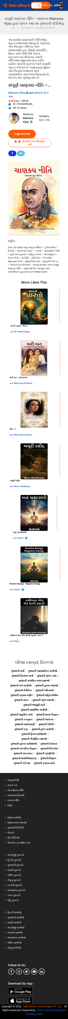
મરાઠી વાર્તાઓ (14, 922)
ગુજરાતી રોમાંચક (48, 743)
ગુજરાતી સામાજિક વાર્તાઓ (34, 709)
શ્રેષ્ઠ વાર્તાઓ (14, 817)
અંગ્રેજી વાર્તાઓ (15, 927)
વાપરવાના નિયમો (16, 795)
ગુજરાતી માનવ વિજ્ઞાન (47, 714)
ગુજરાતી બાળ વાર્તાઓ (21, 685)
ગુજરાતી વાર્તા (17, 670)
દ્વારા (13, 332)
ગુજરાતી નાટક (21, 700)
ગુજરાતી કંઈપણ (22, 763)
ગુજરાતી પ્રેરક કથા (47, 675)
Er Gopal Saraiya (22, 332)
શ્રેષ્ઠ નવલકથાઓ (16, 822)
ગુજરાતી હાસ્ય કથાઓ (46, 685)
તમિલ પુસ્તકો (14, 875)
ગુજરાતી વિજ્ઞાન (48, 758)
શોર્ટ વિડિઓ (13, 837)
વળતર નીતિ (13, 800)
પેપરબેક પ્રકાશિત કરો (18, 842)
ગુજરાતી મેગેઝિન (23, 690)
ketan (16, 641)
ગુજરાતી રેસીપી (46, 724)
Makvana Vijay (17, 92)
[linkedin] (42, 971)
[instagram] (19, 971)
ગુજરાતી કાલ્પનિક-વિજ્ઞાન (23, 748)
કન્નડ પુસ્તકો (13, 895)
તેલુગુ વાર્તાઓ (14, 947)
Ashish (20, 538)
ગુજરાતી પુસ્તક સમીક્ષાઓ (24, 743)
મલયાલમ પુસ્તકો (16, 890)
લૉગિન (58, 5)
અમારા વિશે (13, 780)
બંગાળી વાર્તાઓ (15, 932)
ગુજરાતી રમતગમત (23, 753)
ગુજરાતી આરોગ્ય (44, 719)
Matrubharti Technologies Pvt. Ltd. (43, 1006)
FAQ (9, 805)
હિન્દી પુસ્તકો (14, 860)
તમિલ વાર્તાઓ (14, 942)
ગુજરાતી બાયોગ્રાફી (25, 724)
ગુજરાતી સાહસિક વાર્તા (21, 714)
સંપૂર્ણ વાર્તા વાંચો (22, 133)
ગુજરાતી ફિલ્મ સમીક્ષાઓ (34, 734)
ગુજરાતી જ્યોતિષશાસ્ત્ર (24, 758)
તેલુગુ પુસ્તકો (14, 880)
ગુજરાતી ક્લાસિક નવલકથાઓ (34, 680)
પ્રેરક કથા (44, 119)
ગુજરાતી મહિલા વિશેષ (47, 695)
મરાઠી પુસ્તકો (14, 870)
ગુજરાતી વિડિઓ (15, 827)
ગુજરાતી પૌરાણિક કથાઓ (34, 738)
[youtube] (34, 971)
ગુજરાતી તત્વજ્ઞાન (23, 719)
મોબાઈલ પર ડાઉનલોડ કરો (33, 143)
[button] (39, 5)
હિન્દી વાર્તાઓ (14, 912)
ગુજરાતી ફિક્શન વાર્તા (22, 675)
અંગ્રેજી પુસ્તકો (15, 854)
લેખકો (10, 832)
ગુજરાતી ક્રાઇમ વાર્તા (44, 763)
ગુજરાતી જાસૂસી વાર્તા (34, 704)
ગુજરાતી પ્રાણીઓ (45, 753)
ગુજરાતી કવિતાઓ (44, 690)
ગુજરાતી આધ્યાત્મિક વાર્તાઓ (42, 670)
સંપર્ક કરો (12, 785)
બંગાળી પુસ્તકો (14, 885)
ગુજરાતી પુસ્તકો (15, 865)
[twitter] (26, 971)
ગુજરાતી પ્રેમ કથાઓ (43, 700)
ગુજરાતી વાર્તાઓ (15, 917)
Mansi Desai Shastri (23, 383)
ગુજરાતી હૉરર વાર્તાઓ (43, 729)
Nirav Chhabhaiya (22, 486)
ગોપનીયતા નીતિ (15, 790)
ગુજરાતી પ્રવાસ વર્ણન (21, 695)
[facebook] (11, 971)
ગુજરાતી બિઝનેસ (49, 748)
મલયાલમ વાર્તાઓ (16, 937)
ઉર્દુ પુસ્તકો (13, 900)
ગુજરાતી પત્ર (21, 729)
